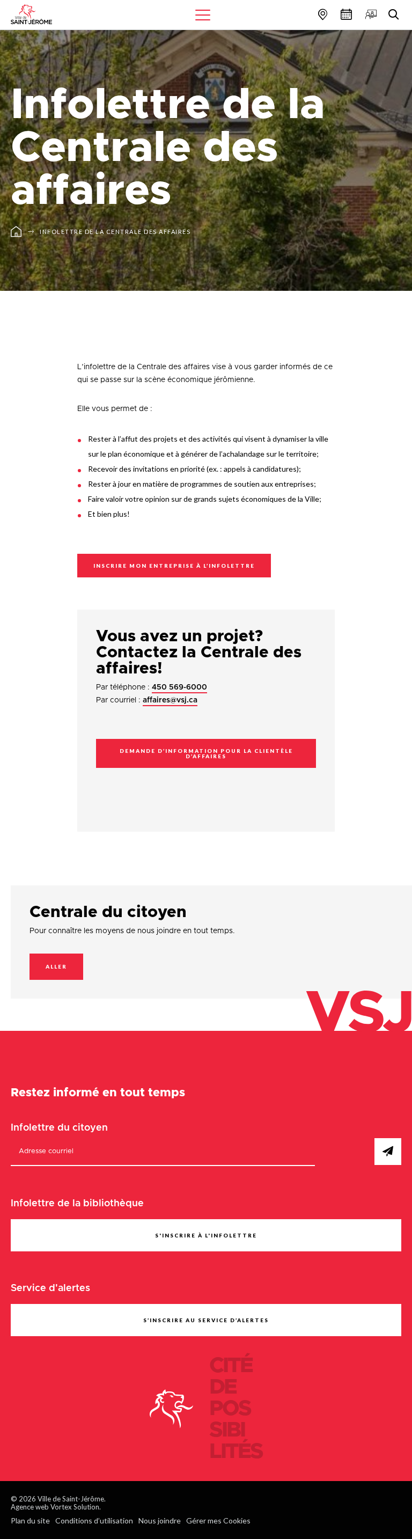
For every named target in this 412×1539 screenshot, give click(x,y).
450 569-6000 (179, 687)
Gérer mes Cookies (218, 1520)
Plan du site (30, 1520)
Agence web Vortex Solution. (56, 1507)
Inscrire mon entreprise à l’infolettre (174, 565)
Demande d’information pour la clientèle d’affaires (206, 753)
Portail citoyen (370, 14)
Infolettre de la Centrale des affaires (115, 231)
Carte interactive (321, 14)
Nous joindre (159, 1520)
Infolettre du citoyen (59, 1128)
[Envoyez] (387, 1151)
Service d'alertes (50, 1288)
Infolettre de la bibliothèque (77, 1203)
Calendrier (345, 14)
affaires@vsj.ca (170, 700)
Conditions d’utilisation (94, 1520)
